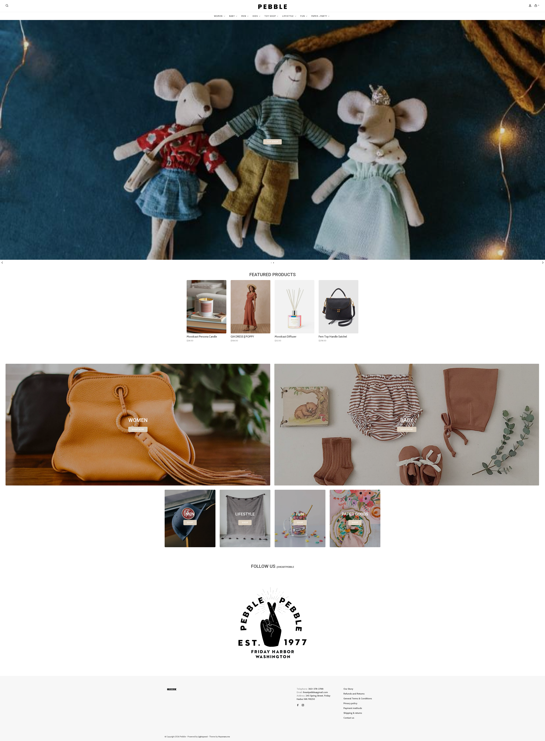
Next (542, 262)
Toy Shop (270, 16)
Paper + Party (319, 16)
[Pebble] (172, 689)
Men (243, 16)
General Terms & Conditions (357, 698)
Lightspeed (202, 736)
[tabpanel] (207, 315)
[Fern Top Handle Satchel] (338, 306)
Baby (232, 16)
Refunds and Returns (353, 693)
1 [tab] (271, 262)
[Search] (7, 6)
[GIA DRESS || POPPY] (250, 306)
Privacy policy (350, 703)
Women (218, 16)
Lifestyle (288, 16)
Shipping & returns (352, 713)
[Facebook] (298, 705)
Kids (255, 16)
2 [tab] (273, 262)
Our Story (348, 689)
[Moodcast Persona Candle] (206, 306)
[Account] (530, 6)
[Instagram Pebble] (303, 705)
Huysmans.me (224, 736)
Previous (2, 262)
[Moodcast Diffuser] (294, 306)
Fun (302, 16)
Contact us (348, 717)
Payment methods (352, 708)
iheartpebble (285, 567)
